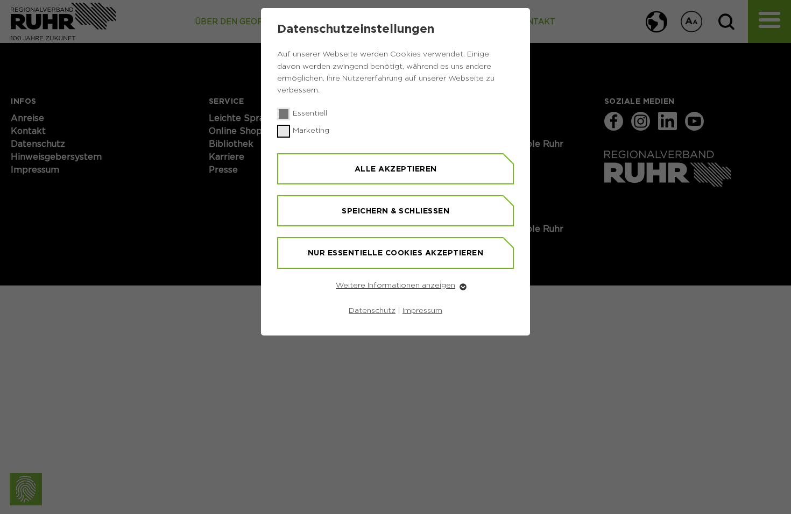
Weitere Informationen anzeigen (395, 285)
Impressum (422, 311)
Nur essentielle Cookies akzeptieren (396, 252)
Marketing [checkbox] (311, 130)
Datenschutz (372, 311)
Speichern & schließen (395, 210)
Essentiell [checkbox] (310, 113)
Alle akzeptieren (396, 169)
